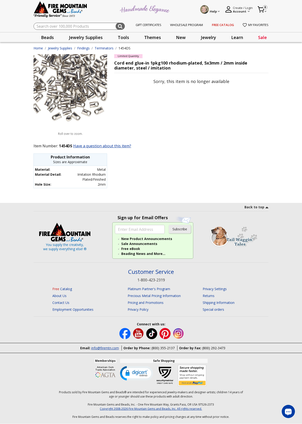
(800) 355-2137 (163, 348)
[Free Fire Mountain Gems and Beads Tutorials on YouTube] (139, 333)
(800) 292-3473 (213, 348)
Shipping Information (219, 302)
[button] (136, 373)
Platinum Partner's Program (149, 289)
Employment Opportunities (72, 309)
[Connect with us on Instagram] (178, 333)
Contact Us (60, 302)
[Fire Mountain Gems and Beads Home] (60, 9)
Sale (262, 37)
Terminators (104, 48)
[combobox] (79, 26)
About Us (59, 295)
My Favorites (258, 25)
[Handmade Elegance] (145, 9)
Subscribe (179, 229)
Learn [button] (237, 37)
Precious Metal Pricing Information (154, 295)
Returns (208, 295)
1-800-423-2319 (151, 280)
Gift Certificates (148, 25)
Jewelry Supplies (60, 48)
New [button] (181, 37)
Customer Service (151, 271)
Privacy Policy (138, 309)
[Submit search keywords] (120, 26)
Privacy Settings (215, 289)
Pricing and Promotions (146, 302)
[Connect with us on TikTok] (152, 333)
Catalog (62, 289)
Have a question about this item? (102, 146)
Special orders (213, 309)
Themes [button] (152, 37)
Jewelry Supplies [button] (86, 37)
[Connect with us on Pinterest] (165, 333)
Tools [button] (123, 37)
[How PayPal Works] (192, 375)
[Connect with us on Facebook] (125, 333)
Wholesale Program (186, 25)
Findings (83, 48)
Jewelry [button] (208, 37)
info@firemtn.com (105, 348)
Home (38, 48)
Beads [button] (47, 37)
